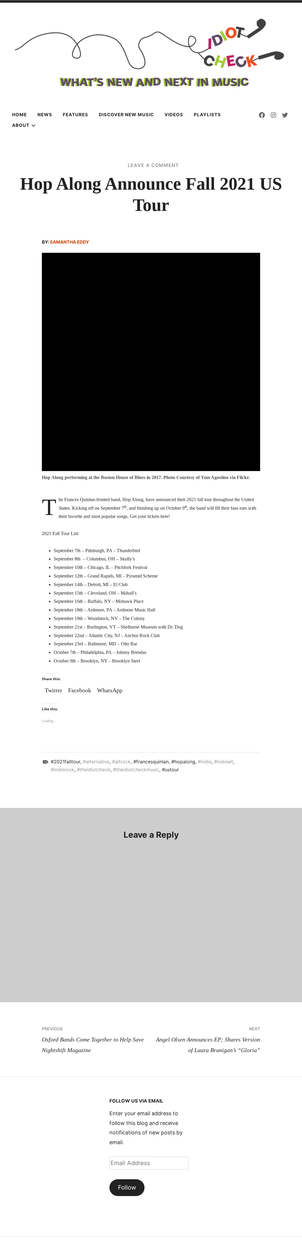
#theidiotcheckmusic (136, 769)
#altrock (121, 762)
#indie (204, 762)
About (20, 125)
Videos (174, 114)
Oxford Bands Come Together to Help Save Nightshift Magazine (93, 1039)
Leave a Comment (153, 165)
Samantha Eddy (69, 242)
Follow (127, 1187)
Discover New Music (126, 114)
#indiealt (223, 762)
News (44, 114)
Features (75, 114)
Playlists (207, 114)
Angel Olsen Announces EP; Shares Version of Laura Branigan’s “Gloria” (208, 1039)
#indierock (62, 769)
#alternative (96, 762)
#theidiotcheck (93, 769)
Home (19, 114)
